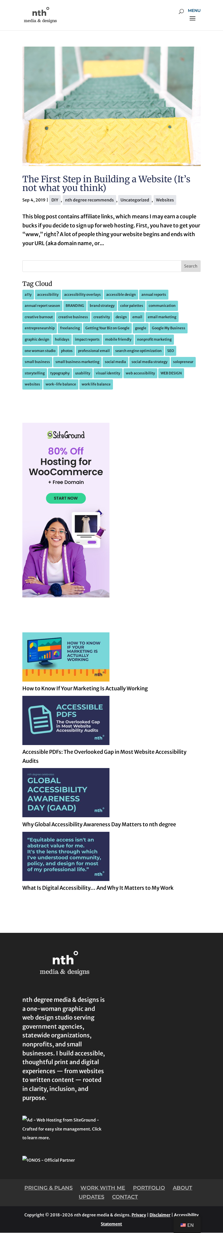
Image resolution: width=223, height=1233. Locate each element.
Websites (165, 200)
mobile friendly (118, 339)
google (140, 328)
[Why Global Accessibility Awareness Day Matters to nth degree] (65, 794)
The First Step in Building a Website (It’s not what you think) (106, 183)
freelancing (70, 328)
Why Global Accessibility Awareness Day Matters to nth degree (99, 824)
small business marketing (77, 362)
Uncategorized (135, 200)
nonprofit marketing (154, 339)
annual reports (153, 294)
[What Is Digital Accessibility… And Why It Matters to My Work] (65, 858)
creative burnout (39, 317)
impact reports (87, 339)
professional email (94, 351)
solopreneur (183, 362)
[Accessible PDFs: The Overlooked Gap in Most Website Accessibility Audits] (65, 722)
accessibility (48, 294)
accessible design (121, 294)
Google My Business (168, 328)
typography (60, 373)
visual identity (108, 373)
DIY (54, 200)
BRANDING (75, 305)
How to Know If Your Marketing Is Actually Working (85, 688)
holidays (62, 339)
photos (67, 351)
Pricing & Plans (48, 1188)
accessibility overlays (82, 294)
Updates (91, 1197)
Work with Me (102, 1188)
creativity (101, 317)
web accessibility (140, 373)
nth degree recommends (89, 200)
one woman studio (40, 351)
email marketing (162, 317)
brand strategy (102, 305)
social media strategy (150, 362)
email (137, 317)
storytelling (35, 373)
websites (32, 384)
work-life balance (61, 384)
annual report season (42, 305)
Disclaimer (160, 1215)
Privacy (139, 1215)
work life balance (96, 384)
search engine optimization (138, 351)
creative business (73, 317)
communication (162, 305)
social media (115, 362)
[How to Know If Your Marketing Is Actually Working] (65, 658)
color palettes (131, 305)
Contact (125, 1197)
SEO (170, 351)
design (121, 317)
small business (37, 362)
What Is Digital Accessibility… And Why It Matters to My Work (98, 887)
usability (82, 373)
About (182, 1188)
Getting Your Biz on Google (107, 328)
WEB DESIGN (171, 373)
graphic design (37, 339)
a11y (28, 294)
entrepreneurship (40, 328)
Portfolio (149, 1188)
